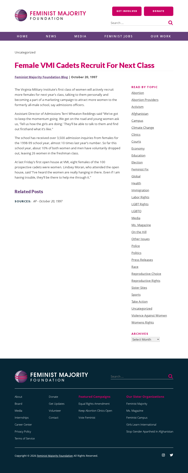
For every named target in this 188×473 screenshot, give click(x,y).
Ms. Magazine (141, 225)
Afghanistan (139, 114)
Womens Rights (142, 322)
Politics (136, 253)
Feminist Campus (136, 417)
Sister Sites (139, 287)
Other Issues (140, 239)
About (18, 396)
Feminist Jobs (118, 36)
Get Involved (127, 11)
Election (137, 162)
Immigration (140, 190)
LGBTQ (136, 211)
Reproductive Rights (145, 281)
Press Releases (142, 260)
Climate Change (142, 127)
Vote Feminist (87, 417)
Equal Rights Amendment (94, 403)
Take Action (139, 301)
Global (135, 176)
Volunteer (55, 410)
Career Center (23, 424)
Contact (53, 417)
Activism (137, 107)
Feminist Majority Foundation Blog (41, 77)
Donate (158, 11)
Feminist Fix (140, 169)
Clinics (135, 134)
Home (22, 36)
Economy (138, 148)
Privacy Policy (23, 431)
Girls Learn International (141, 424)
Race (134, 267)
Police (135, 246)
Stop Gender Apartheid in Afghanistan (149, 431)
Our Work (161, 36)
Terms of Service (25, 438)
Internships (22, 417)
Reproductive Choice (146, 274)
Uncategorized (141, 308)
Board (18, 403)
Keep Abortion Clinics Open (95, 410)
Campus (137, 120)
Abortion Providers (144, 100)
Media (80, 36)
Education (138, 155)
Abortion (137, 93)
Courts (136, 141)
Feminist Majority (136, 403)
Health (136, 183)
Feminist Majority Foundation (55, 455)
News (51, 36)
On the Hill (139, 232)
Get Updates (56, 403)
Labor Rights (140, 197)
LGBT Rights (140, 204)
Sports (136, 294)
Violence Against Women (149, 315)
